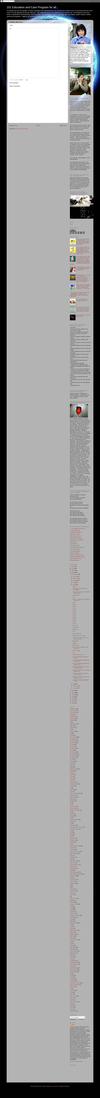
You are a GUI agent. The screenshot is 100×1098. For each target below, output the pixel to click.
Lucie (72, 1024)
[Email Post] (26, 79)
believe (71, 767)
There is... (75, 586)
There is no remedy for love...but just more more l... (81, 638)
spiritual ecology (74, 968)
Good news (73, 862)
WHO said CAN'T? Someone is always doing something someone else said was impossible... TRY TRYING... (83, 286)
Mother (71, 921)
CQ (71, 787)
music (71, 926)
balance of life (73, 737)
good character (73, 860)
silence (71, 954)
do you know (73, 806)
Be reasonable (73, 754)
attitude (72, 735)
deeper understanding (75, 793)
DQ (71, 812)
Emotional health (74, 819)
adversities (72, 718)
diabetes (72, 799)
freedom (72, 847)
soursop (72, 966)
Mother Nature (73, 922)
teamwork (72, 981)
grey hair (72, 866)
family (71, 834)
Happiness (72, 868)
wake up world (73, 996)
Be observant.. (76, 645)
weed (71, 1003)
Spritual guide (73, 971)
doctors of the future (75, 810)
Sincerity (72, 956)
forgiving (72, 842)
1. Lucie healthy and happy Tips (78, 528)
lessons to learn (74, 904)
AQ (70, 729)
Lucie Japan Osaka (74, 549)
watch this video (74, 1001)
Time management (74, 984)
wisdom (72, 1007)
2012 (73, 694)
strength (72, 975)
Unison (71, 994)
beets (71, 765)
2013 (73, 692)
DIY (71, 802)
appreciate (72, 727)
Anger (71, 725)
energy (71, 821)
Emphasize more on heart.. (79, 635)
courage (72, 785)
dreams (72, 814)
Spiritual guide (73, 969)
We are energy (76, 650)
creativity (72, 789)
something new (73, 964)
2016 (73, 570)
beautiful (72, 761)
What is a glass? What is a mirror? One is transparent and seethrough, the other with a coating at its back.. (82, 309)
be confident (73, 739)
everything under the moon (76, 827)
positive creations (74, 939)
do (70, 804)
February (75, 686)
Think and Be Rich (74, 560)
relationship (73, 947)
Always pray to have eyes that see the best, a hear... (81, 677)
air (70, 722)
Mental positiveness (75, 915)
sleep (71, 958)
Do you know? (73, 808)
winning (72, 1005)
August (75, 580)
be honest (72, 746)
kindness (72, 894)
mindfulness (73, 917)
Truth (71, 992)
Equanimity (72, 825)
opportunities (73, 934)
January (75, 688)
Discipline (72, 800)
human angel (73, 879)
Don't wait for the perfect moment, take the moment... (81, 667)
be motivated (73, 752)
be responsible (73, 755)
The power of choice (75, 983)
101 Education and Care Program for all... (33, 7)
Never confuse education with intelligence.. (80, 589)
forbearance (73, 840)
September (76, 578)
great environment (74, 864)
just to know (73, 891)
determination (73, 797)
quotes (71, 945)
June (74, 584)
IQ (70, 887)
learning (72, 902)
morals (71, 919)
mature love (73, 913)
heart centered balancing (76, 874)
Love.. (74, 602)
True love (72, 990)
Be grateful (72, 742)
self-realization (73, 951)
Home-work (73, 876)
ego (71, 817)
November (75, 574)
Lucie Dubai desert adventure (77, 547)
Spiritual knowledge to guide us (77, 556)
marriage (72, 911)
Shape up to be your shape (76, 554)
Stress (71, 977)
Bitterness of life (74, 769)
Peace (71, 937)
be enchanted (73, 740)
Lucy (71, 909)
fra (70, 844)
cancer (71, 776)
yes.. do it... (75, 625)
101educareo (73, 710)
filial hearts (72, 838)
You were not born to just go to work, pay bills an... (80, 674)
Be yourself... (76, 641)
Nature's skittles (74, 930)
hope (71, 877)
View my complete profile (76, 1061)
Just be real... (76, 627)
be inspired (72, 748)
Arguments (72, 731)
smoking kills (73, 960)
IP (70, 885)
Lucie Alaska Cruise (75, 545)
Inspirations (73, 883)
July (74, 582)
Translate (81, 1019)
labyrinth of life (73, 898)
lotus (71, 906)
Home (38, 125)
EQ (70, 823)
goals (71, 859)
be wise (72, 759)
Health (71, 870)
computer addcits (74, 784)
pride (71, 943)
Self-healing (73, 949)
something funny (74, 962)
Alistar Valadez (73, 723)
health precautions (74, 872)
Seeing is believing (74, 553)
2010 (73, 698)
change (72, 778)
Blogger (67, 1086)
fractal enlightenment (75, 845)
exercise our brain (74, 829)
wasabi (71, 999)
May (74, 684)
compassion (73, 782)
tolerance (72, 986)
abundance (72, 716)
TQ (70, 988)
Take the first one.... (77, 633)
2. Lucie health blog (75, 530)
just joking (72, 889)
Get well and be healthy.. (76, 538)
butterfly (72, 774)
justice (71, 892)
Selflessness (73, 952)
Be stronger (73, 757)
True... (74, 597)
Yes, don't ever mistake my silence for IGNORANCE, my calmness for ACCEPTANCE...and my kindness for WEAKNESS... (79, 294)
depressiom (73, 795)
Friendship (72, 849)
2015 (73, 572)
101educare (73, 708)
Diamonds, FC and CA (75, 536)
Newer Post (13, 125)
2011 (73, 696)
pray (71, 941)
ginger (71, 855)
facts (71, 830)
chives (71, 780)
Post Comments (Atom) (22, 128)
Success (72, 979)
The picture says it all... (78, 654)
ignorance (72, 881)
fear (71, 836)
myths (71, 928)
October (75, 576)
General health (73, 853)
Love (71, 907)
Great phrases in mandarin (76, 539)
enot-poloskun (55, 1086)
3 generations (73, 712)
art (70, 733)
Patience (72, 936)
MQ (71, 924)
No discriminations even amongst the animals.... (82, 300)
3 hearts (72, 714)
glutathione (72, 857)
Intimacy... (75, 643)
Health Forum (73, 541)
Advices (72, 720)
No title (74, 604)
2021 (73, 566)
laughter (72, 900)
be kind (72, 750)
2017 (73, 568)
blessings (72, 770)
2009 (73, 701)
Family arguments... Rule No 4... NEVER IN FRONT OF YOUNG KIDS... (83, 268)
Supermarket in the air (75, 558)
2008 (73, 703)
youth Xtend (73, 1011)
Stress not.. (75, 629)
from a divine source (75, 851)
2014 (73, 690)
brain (71, 772)
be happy (72, 744)
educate (72, 815)
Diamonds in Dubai (74, 534)
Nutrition (72, 932)
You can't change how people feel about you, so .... (81, 664)
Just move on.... (76, 595)
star (71, 973)
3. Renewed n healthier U (76, 532)
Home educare (73, 543)
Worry (71, 1009)
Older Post (62, 125)
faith (71, 832)
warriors (72, 998)
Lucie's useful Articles (75, 551)
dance (71, 791)
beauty (71, 763)
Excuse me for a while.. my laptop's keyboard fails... (81, 592)
